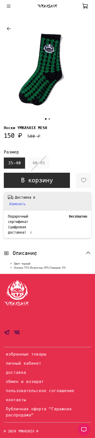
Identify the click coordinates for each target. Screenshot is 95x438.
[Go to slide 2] (49, 119)
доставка (16, 372)
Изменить (17, 204)
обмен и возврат (25, 381)
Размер (11, 152)
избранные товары (26, 354)
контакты (16, 399)
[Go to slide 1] (46, 119)
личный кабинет (23, 363)
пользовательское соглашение (40, 390)
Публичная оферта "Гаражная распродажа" (39, 412)
